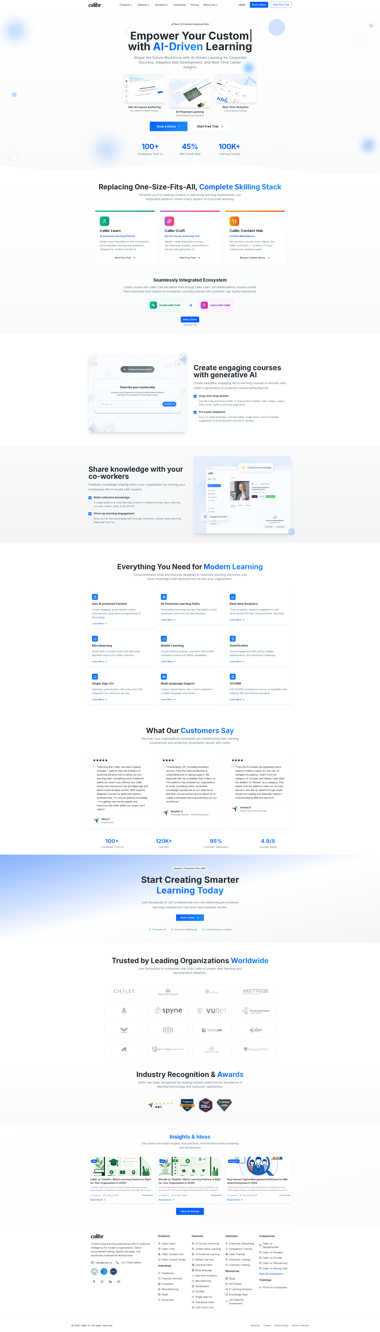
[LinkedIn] (110, 1282)
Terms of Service (300, 1325)
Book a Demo (259, 4)
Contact (267, 1325)
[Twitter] (102, 1282)
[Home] (94, 5)
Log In (242, 4)
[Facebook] (94, 1282)
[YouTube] (119, 1282)
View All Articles (190, 1211)
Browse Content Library (252, 257)
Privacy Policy (281, 1325)
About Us (255, 1325)
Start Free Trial (281, 4)
